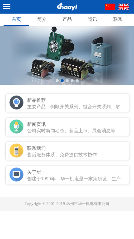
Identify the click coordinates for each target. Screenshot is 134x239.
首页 (16, 19)
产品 (67, 19)
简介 (41, 19)
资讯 (92, 19)
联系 (118, 19)
